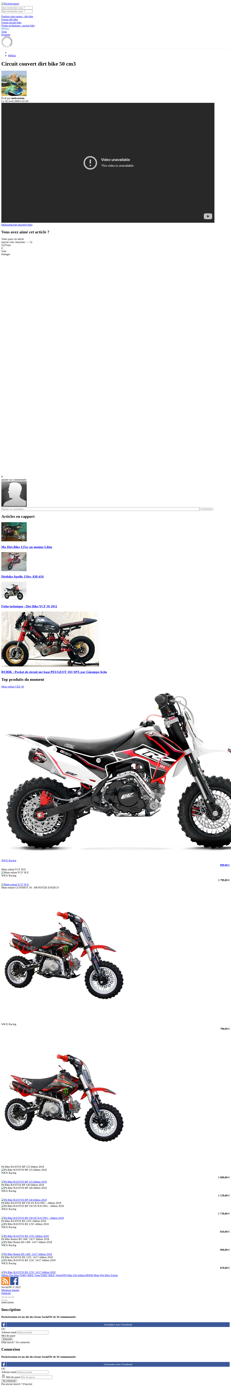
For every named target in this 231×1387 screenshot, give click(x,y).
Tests (4, 31)
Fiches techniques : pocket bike (18, 25)
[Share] (6, 1297)
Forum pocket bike (11, 22)
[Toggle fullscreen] (9, 1297)
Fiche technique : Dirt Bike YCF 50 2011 (29, 606)
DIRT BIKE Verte (29, 1275)
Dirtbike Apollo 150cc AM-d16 (22, 576)
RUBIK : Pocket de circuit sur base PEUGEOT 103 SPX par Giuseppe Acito (54, 672)
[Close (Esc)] (2, 1297)
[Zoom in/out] (12, 1297)
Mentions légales (10, 1290)
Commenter (206, 509)
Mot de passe (8, 1335)
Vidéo (29, 224)
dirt (24, 224)
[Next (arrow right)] (6, 1300)
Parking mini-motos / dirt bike (17, 16)
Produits (5, 34)
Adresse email (8, 1332)
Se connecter (23, 1342)
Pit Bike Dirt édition (73, 1275)
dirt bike (18, 224)
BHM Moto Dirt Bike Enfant (101, 1275)
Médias (5, 28)
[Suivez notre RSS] (5, 1284)
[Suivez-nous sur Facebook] (14, 1284)
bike (11, 224)
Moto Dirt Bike (10, 1275)
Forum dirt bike (9, 19)
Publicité (6, 1293)
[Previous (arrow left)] (2, 1300)
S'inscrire (27, 1384)
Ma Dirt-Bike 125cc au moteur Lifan (26, 547)
